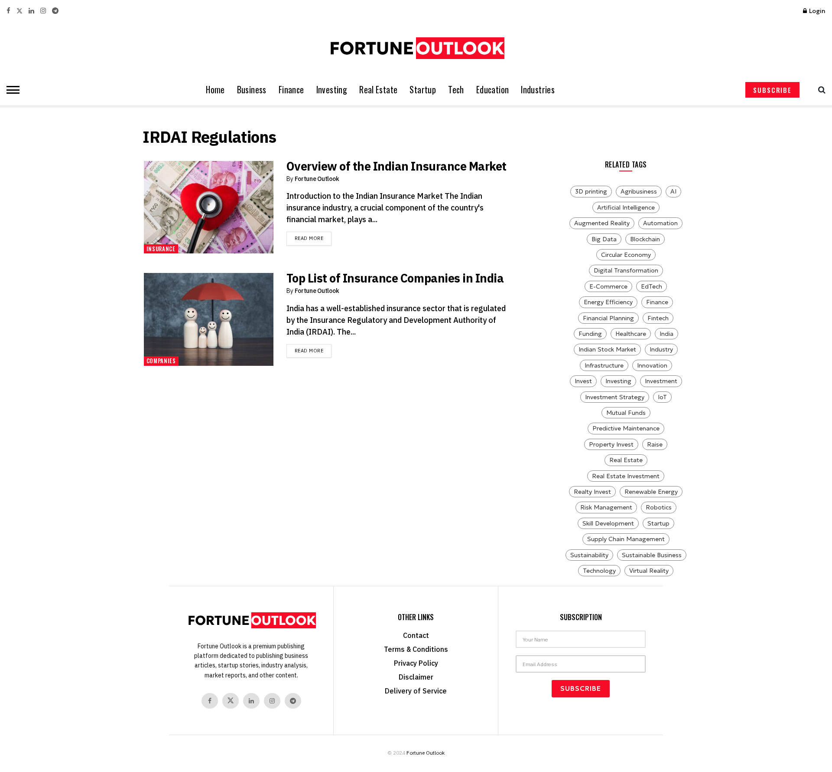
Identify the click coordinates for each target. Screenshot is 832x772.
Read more (313, 238)
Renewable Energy (651, 492)
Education (492, 89)
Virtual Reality (649, 571)
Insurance (161, 248)
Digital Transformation (626, 270)
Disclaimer (416, 677)
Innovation (652, 365)
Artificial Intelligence (626, 207)
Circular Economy (626, 255)
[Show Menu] (10, 90)
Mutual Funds (626, 413)
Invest (583, 381)
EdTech (651, 286)
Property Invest (611, 444)
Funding (590, 334)
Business (251, 89)
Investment (661, 381)
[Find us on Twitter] (19, 11)
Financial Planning (608, 318)
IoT (662, 397)
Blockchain (645, 239)
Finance (291, 89)
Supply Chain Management (626, 539)
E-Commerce (608, 286)
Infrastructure (604, 365)
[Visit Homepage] (416, 48)
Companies (161, 360)
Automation (660, 223)
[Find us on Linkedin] (251, 701)
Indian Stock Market (607, 349)
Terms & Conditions (416, 649)
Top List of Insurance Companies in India (395, 278)
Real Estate (378, 89)
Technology (599, 571)
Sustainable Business (652, 555)
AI (673, 191)
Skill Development (608, 523)
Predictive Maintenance (626, 428)
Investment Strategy (614, 397)
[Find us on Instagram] (43, 11)
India (666, 334)
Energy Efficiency (608, 302)
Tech (456, 89)
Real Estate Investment (626, 476)
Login (817, 11)
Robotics (659, 507)
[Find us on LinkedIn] (31, 11)
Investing (332, 89)
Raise (655, 444)
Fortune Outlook (317, 179)
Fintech (658, 318)
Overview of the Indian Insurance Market (396, 166)
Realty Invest (592, 492)
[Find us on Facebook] (8, 11)
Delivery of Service (416, 691)
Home (215, 89)
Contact (416, 635)
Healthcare (630, 334)
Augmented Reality (602, 223)
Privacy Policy (416, 663)
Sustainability (589, 555)
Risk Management (606, 507)
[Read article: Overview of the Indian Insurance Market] (208, 207)
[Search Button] (820, 89)
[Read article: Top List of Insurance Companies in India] (208, 319)
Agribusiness (639, 191)
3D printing (591, 191)
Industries (538, 89)
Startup (423, 89)
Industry (661, 349)
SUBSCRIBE (772, 90)
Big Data (604, 239)
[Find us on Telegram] (55, 11)
